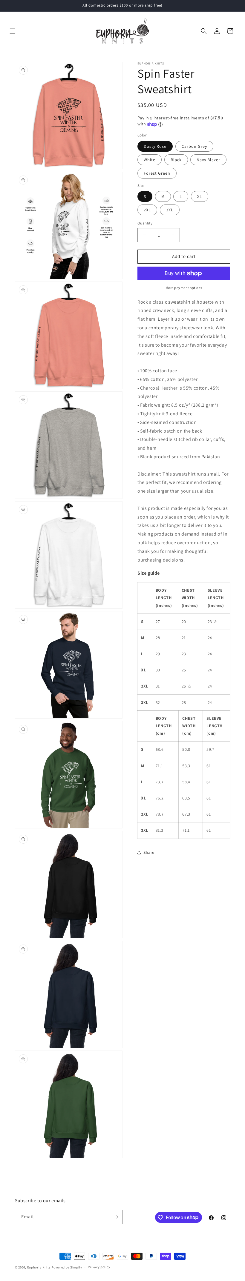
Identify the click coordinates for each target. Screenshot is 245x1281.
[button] (12, 31)
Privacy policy (99, 1267)
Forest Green (157, 173)
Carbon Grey (194, 146)
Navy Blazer (208, 159)
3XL (169, 210)
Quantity (144, 223)
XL (199, 196)
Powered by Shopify (66, 1267)
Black (176, 159)
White (149, 159)
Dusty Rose (155, 146)
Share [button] (148, 852)
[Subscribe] (115, 1217)
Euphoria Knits (39, 1267)
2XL (147, 210)
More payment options (184, 287)
